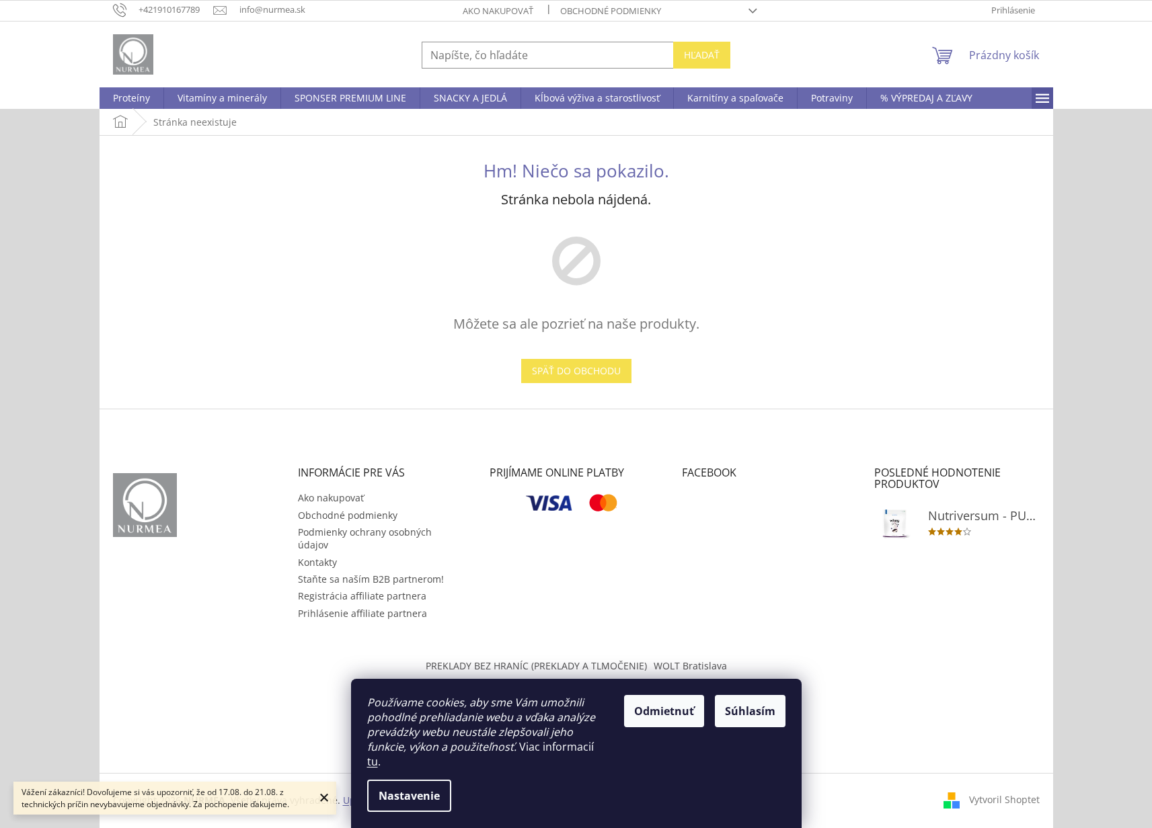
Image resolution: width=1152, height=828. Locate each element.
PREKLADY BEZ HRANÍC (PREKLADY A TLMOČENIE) (536, 665)
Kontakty (317, 562)
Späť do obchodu (576, 370)
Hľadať (702, 54)
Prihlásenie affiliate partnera (362, 613)
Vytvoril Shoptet (1004, 799)
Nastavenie (409, 795)
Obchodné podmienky (610, 11)
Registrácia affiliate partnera (362, 595)
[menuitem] (131, 98)
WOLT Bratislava (690, 665)
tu (372, 761)
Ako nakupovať (498, 11)
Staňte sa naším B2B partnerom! (371, 579)
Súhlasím (750, 711)
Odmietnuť (664, 711)
